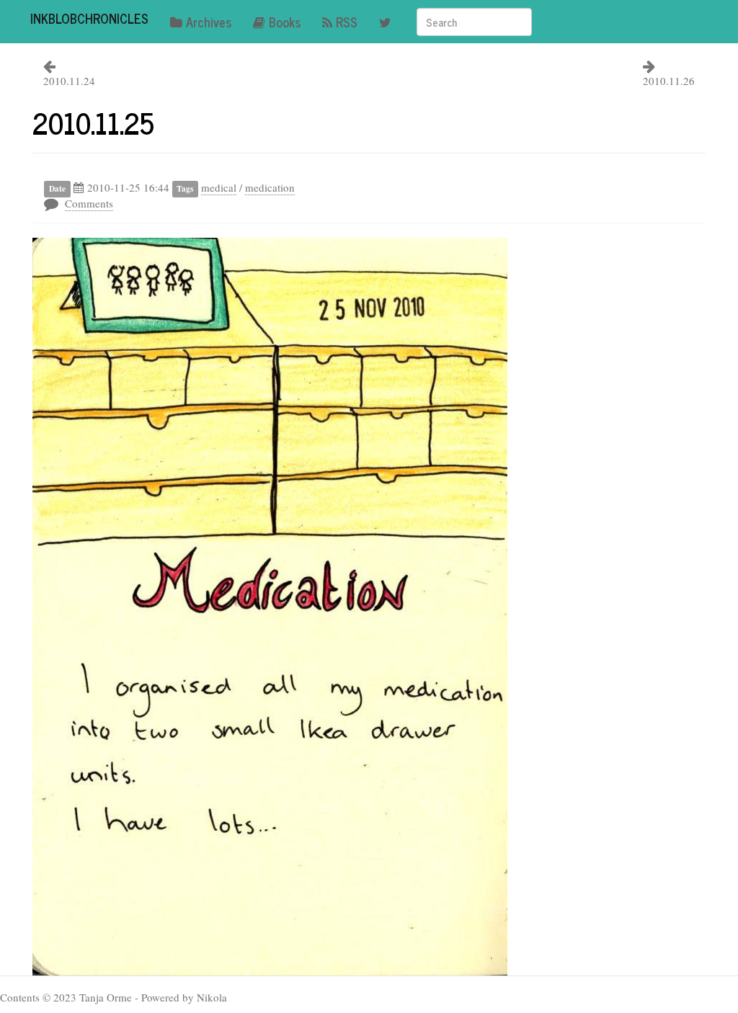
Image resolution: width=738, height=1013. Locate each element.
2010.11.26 (669, 80)
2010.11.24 (69, 80)
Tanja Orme (105, 997)
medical (218, 187)
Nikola (212, 997)
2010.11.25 (93, 122)
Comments (89, 203)
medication (270, 187)
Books (285, 21)
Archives (208, 21)
